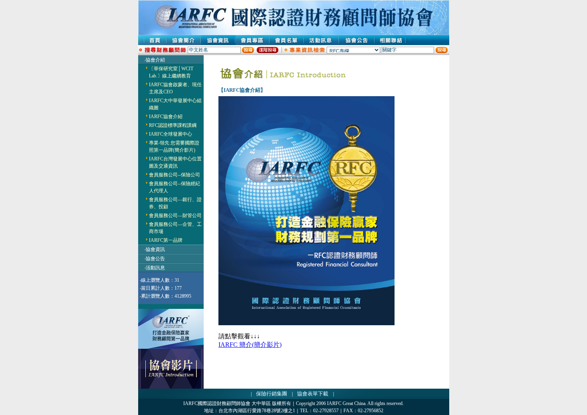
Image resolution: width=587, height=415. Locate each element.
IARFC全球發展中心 (170, 134)
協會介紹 (155, 60)
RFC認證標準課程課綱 (172, 125)
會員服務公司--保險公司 (174, 175)
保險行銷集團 (271, 394)
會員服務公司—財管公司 (175, 215)
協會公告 (155, 258)
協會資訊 (155, 249)
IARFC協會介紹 (165, 116)
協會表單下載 (312, 394)
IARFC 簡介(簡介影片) (250, 344)
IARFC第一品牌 (165, 240)
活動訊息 (155, 268)
